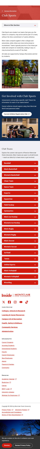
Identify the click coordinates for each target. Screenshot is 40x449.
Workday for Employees (9, 395)
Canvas (4, 385)
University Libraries (8, 392)
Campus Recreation (10, 11)
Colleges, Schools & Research (13, 311)
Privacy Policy (6, 410)
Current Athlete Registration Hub (15, 114)
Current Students (7, 342)
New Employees (7, 358)
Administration (7, 331)
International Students (9, 349)
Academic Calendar (8, 379)
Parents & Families (8, 364)
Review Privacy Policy (22, 445)
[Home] (16, 295)
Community (5, 368)
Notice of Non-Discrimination (11, 415)
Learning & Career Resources (13, 315)
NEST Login (6, 389)
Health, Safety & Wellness (12, 323)
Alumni (4, 361)
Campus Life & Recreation (12, 319)
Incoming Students (8, 345)
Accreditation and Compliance (11, 412)
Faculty (4, 352)
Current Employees (8, 355)
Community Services (10, 327)
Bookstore (5, 382)
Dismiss (7, 445)
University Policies (21, 410)
